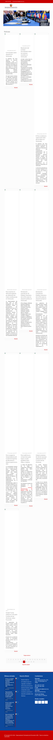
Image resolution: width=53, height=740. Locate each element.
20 (26, 661)
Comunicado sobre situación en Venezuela (11, 54)
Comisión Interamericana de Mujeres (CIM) (26, 489)
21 (28, 661)
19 (24, 661)
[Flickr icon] (46, 1)
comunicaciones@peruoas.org (18, 1)
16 (44, 659)
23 (33, 661)
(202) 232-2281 (8, 1)
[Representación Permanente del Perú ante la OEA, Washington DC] (11, 6)
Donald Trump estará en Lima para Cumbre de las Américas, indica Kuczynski (11, 616)
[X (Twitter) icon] (42, 738)
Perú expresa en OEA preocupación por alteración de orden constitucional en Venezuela (11, 295)
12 (34, 659)
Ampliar (16, 87)
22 (31, 661)
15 (42, 659)
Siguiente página (26, 664)
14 (39, 659)
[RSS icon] (47, 1)
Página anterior (27, 655)
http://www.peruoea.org (40, 691)
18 (21, 661)
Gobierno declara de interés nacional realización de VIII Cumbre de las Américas (41, 458)
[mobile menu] (46, 7)
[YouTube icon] (44, 1)
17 (19, 661)
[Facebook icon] (41, 1)
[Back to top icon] (47, 733)
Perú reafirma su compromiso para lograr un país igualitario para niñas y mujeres (26, 458)
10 (30, 659)
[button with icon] (36, 702)
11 (32, 659)
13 (37, 659)
